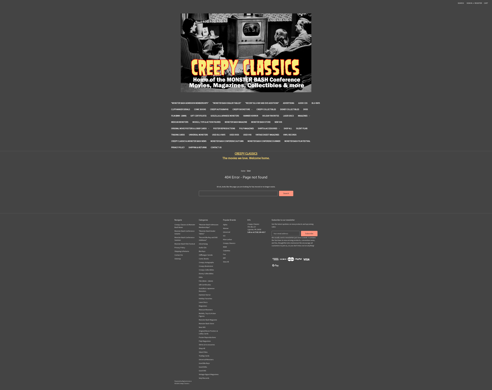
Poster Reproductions (224, 128)
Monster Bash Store (260, 122)
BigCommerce (187, 381)
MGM (225, 247)
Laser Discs (288, 116)
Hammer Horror (250, 116)
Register (478, 3)
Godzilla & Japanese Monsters (225, 116)
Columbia (226, 250)
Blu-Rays (316, 103)
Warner (226, 228)
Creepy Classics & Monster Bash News (188, 141)
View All (226, 262)
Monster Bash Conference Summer (264, 141)
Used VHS (247, 135)
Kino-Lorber (227, 239)
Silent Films (302, 128)
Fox (224, 254)
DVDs (305, 109)
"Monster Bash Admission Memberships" (189, 103)
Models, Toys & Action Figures (206, 122)
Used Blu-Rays (218, 135)
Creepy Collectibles (266, 109)
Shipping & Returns (198, 147)
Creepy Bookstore (241, 109)
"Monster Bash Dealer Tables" (227, 103)
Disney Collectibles (289, 109)
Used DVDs (234, 135)
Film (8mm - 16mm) (178, 116)
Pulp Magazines (246, 128)
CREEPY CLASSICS (246, 153)
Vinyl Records (289, 135)
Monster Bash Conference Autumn (227, 141)
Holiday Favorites (270, 116)
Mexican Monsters (179, 122)
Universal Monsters (198, 135)
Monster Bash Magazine (236, 122)
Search (461, 3)
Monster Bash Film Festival (297, 141)
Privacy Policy (177, 147)
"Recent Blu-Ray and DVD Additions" (262, 103)
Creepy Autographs (219, 109)
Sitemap (178, 259)
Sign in (469, 3)
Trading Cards (178, 135)
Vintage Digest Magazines (267, 135)
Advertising (288, 103)
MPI (224, 258)
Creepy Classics (229, 243)
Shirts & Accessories (267, 128)
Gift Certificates (199, 116)
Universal (226, 232)
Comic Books (200, 109)
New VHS (278, 122)
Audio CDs (303, 103)
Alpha (225, 224)
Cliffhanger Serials (180, 109)
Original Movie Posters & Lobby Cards (189, 128)
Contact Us (216, 147)
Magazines (303, 116)
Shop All (288, 128)
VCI (224, 236)
